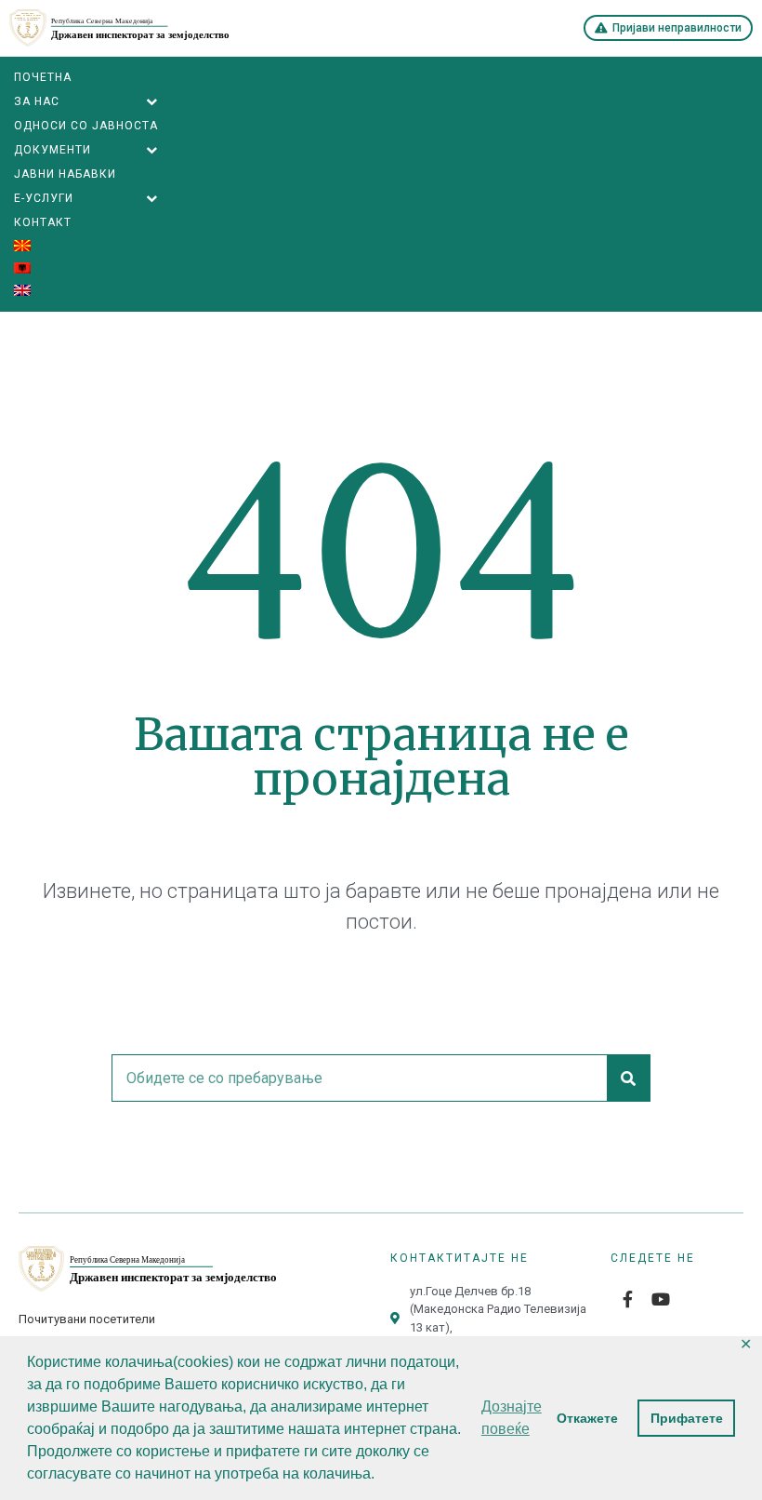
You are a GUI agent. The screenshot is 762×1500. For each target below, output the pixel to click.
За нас (36, 101)
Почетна (43, 77)
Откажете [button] (587, 1418)
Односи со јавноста (86, 125)
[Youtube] (660, 1299)
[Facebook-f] (627, 1299)
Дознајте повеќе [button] (511, 1418)
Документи (52, 149)
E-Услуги (43, 198)
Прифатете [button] (686, 1418)
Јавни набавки (65, 174)
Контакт (43, 222)
